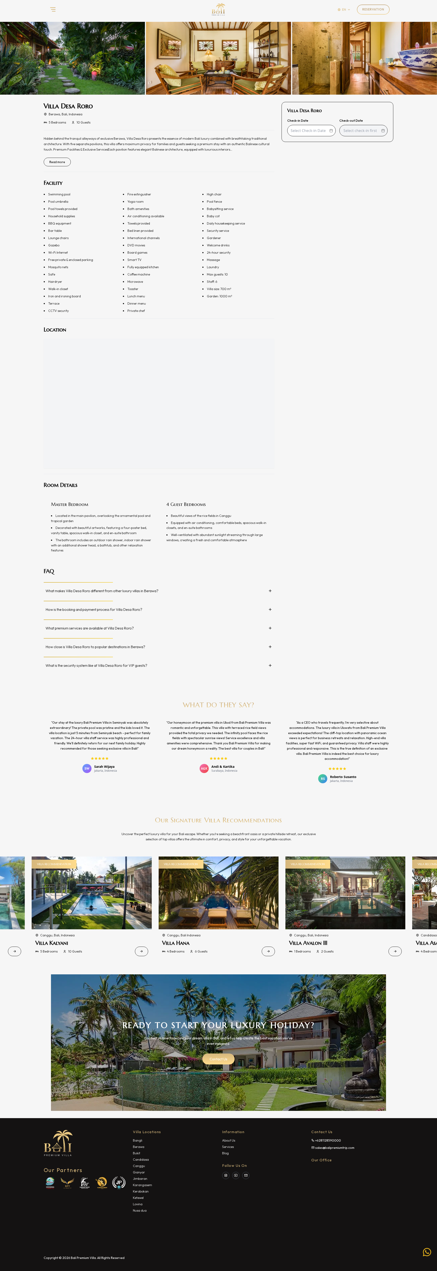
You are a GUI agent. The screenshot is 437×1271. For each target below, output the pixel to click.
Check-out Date (351, 121)
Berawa (138, 1147)
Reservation (373, 9)
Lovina (137, 1204)
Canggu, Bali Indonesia (57, 935)
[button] (218, 58)
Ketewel (138, 1198)
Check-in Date (297, 121)
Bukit (136, 1153)
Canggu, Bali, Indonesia (184, 935)
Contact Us (218, 1059)
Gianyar (139, 1172)
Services (228, 1147)
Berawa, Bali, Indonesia (65, 114)
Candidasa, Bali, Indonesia (313, 935)
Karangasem (142, 1185)
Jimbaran (140, 1179)
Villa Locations (147, 1131)
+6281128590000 (328, 1140)
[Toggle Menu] (52, 9)
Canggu (139, 1166)
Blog (225, 1153)
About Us (228, 1140)
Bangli (137, 1140)
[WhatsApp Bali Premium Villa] (427, 1252)
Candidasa (141, 1159)
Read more (57, 162)
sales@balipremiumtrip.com (334, 1148)
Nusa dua (140, 1210)
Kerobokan (141, 1191)
